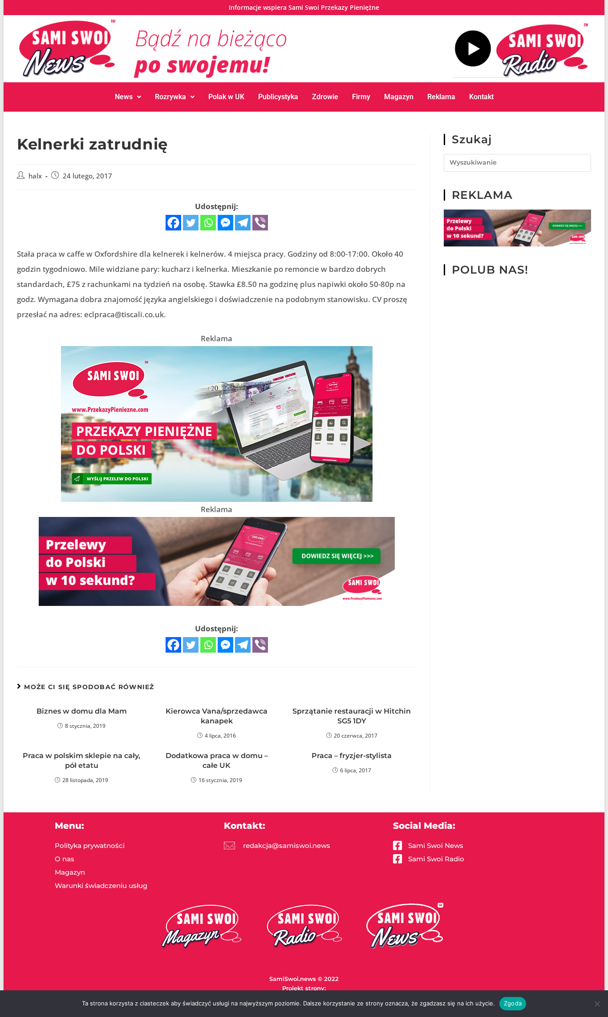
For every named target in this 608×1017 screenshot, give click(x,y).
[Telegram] (243, 222)
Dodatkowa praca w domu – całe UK (217, 760)
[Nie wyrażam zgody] (596, 1003)
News (124, 97)
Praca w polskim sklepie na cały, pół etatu (81, 760)
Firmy (361, 97)
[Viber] (260, 222)
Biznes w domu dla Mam (81, 711)
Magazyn (398, 97)
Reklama (441, 97)
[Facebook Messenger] (225, 222)
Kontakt (481, 97)
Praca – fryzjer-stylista (352, 755)
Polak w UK (226, 97)
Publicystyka (278, 97)
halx (35, 176)
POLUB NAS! (490, 269)
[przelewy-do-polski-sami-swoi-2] (217, 423)
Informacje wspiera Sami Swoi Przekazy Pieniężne (304, 7)
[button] (128, 97)
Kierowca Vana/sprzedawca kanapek (217, 716)
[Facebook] (173, 222)
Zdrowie (325, 97)
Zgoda (513, 1003)
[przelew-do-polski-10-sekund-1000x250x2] (217, 561)
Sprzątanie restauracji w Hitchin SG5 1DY (351, 716)
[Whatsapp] (208, 222)
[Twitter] (191, 222)
